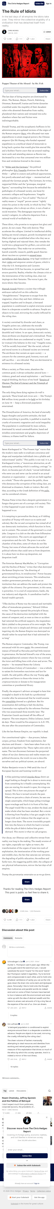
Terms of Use (39, 1171)
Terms (32, 1191)
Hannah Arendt (9, 288)
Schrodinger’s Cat (15, 961)
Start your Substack (20, 1197)
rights (10, 262)
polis (46, 490)
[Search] (49, 1090)
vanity (27, 647)
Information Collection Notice (32, 1174)
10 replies (14, 1067)
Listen (48, 32)
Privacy (26, 1191)
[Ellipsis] (51, 961)
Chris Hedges (13, 30)
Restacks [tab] (18, 938)
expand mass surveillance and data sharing (22, 257)
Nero (23, 133)
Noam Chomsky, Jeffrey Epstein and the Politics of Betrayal (19, 1099)
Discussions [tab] (21, 1091)
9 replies (13, 1015)
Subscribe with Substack (28, 1165)
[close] (47, 1117)
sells (47, 675)
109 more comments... (11, 1078)
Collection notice (44, 1191)
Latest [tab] (11, 1091)
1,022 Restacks (35, 911)
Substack (14, 1203)
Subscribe (39, 3)
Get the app (39, 1197)
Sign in (48, 3)
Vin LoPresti (13, 1024)
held (33, 399)
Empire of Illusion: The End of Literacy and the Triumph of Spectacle (25, 383)
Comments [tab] (8, 938)
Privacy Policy (27, 1176)
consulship (11, 701)
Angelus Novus (33, 777)
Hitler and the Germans (17, 167)
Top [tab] (5, 1091)
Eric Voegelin (20, 170)
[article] (27, 1105)
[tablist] (13, 938)
